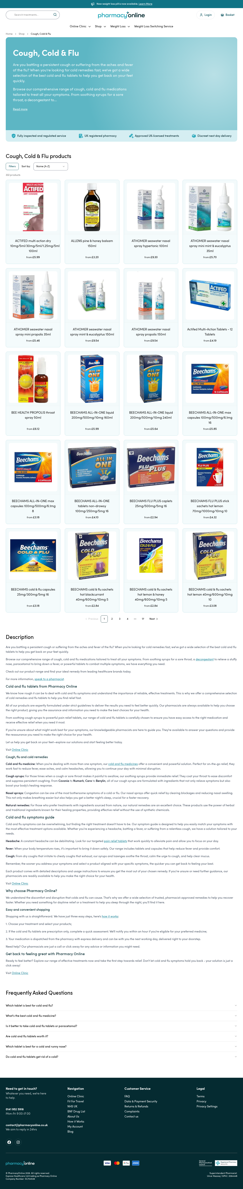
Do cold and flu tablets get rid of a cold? (32, 1056)
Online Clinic (78, 26)
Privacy (201, 1101)
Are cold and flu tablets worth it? (27, 1036)
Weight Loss (118, 26)
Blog (70, 1131)
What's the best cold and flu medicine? (31, 1015)
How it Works (75, 1121)
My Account (75, 1126)
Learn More (145, 4)
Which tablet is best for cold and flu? (29, 1005)
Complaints (131, 1111)
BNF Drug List (76, 1111)
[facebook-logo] (9, 1142)
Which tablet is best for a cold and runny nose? (36, 1046)
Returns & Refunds (136, 1106)
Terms (201, 1096)
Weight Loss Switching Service (153, 26)
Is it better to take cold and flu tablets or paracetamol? (41, 1026)
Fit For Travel (75, 1101)
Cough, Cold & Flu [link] (41, 34)
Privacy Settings (207, 1106)
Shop (98, 26)
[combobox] (33, 15)
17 (143, 619)
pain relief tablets (115, 841)
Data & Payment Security (140, 1101)
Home (9, 34)
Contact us (131, 1116)
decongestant (205, 659)
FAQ (127, 1096)
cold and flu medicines (123, 764)
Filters (12, 166)
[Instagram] (18, 1142)
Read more (20, 109)
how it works (110, 916)
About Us (73, 1116)
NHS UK (72, 1106)
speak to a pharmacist (49, 679)
